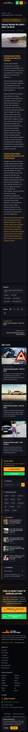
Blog (9, 13)
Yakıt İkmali (4, 662)
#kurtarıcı (6, 295)
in (22, 309)
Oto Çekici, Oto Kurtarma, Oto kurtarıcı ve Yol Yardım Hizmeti (12, 20)
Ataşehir (7, 495)
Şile (5, 506)
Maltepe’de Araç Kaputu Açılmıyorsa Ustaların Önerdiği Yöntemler (16, 548)
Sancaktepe (20, 503)
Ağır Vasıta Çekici (6, 665)
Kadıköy (13, 499)
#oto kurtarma (16, 298)
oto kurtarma (15, 66)
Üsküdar (14, 510)
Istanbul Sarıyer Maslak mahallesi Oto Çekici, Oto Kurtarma (12, 58)
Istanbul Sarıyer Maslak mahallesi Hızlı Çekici (13, 236)
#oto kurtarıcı (7, 298)
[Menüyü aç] (25, 3)
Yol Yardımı (4, 655)
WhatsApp (15, 474)
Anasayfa (4, 13)
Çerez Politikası (7, 716)
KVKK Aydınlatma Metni (18, 713)
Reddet (6, 727)
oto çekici (16, 96)
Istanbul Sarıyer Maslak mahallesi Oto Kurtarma (13, 229)
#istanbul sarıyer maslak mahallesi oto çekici (13, 291)
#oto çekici (13, 295)
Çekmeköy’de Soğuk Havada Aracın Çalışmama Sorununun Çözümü (16, 539)
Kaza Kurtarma (5, 668)
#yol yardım (7, 301)
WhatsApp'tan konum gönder (15, 616)
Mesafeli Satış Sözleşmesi (18, 716)
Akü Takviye (5, 660)
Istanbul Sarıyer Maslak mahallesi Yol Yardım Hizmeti (12, 222)
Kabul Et (14, 727)
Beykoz (13, 495)
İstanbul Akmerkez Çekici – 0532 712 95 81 (13, 443)
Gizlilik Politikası (7, 713)
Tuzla (18, 506)
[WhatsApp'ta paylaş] (10, 309)
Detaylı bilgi (18, 724)
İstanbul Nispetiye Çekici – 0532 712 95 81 (14, 370)
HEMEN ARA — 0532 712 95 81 (15, 609)
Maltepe (7, 503)
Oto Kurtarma (5, 652)
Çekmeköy (20, 495)
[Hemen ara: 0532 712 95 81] (21, 2)
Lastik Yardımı (5, 657)
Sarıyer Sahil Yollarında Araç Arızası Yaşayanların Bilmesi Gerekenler (16, 530)
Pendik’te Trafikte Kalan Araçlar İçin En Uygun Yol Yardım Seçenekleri (16, 557)
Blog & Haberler (13, 571)
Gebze (6, 499)
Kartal (19, 499)
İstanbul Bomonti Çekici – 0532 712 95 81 (14, 407)
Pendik (13, 503)
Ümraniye (7, 510)
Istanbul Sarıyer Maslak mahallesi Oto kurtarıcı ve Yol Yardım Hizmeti (14, 156)
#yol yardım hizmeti (16, 301)
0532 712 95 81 (15, 469)
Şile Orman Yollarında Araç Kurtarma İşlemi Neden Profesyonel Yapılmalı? (15, 521)
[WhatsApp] (17, 3)
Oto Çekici (4, 650)
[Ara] (23, 485)
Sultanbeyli (11, 506)
